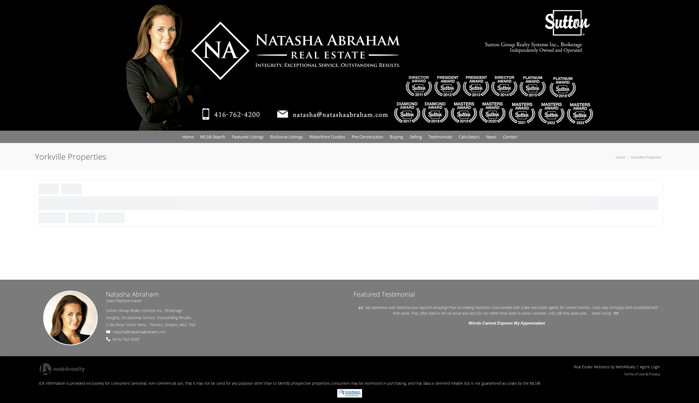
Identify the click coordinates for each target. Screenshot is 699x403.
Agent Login (650, 366)
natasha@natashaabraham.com (139, 331)
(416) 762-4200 (126, 339)
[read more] (601, 313)
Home (620, 157)
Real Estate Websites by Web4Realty (605, 366)
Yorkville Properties (646, 157)
